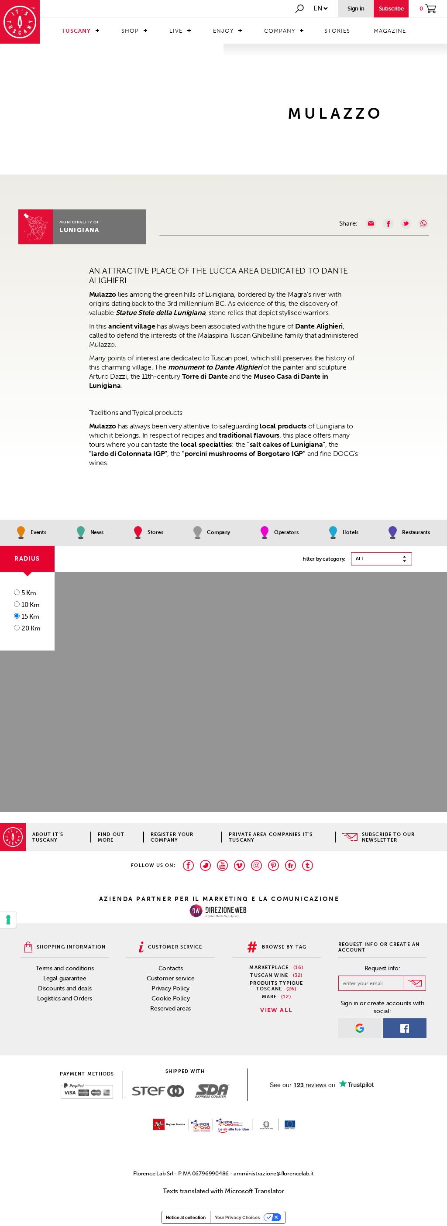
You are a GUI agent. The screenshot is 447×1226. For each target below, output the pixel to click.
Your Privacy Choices (237, 1217)
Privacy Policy (170, 988)
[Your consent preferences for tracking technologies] (8, 919)
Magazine (390, 30)
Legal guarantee (64, 978)
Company (279, 30)
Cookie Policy (170, 998)
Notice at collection (186, 1217)
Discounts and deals (65, 988)
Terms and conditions (65, 968)
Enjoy (223, 30)
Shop (130, 30)
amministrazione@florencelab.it (273, 1173)
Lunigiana (79, 230)
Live (175, 30)
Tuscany (76, 30)
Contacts (170, 968)
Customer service (170, 978)
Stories (337, 30)
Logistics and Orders (64, 998)
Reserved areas (170, 1008)
